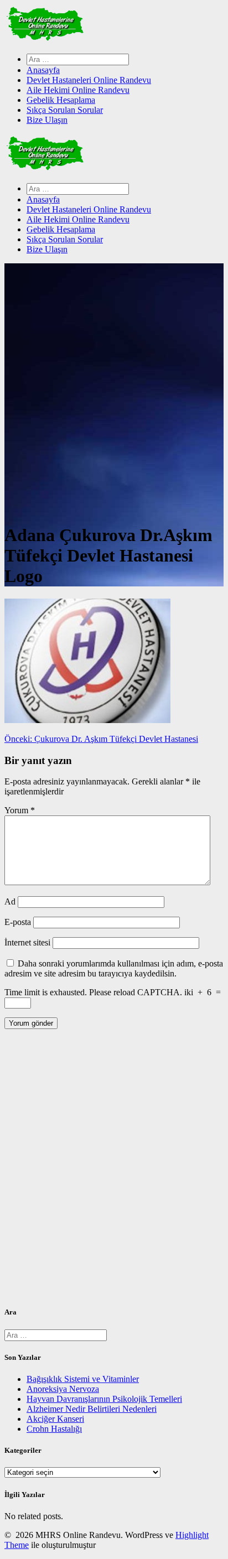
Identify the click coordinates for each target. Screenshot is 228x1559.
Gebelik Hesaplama (61, 100)
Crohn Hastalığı (54, 1428)
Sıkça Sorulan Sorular (65, 110)
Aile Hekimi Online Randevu (78, 90)
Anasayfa (43, 70)
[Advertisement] (114, 1172)
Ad (9, 901)
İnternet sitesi (27, 942)
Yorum (19, 810)
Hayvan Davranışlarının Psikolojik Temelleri (104, 1399)
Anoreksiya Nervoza (63, 1389)
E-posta (17, 922)
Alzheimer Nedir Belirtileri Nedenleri (92, 1409)
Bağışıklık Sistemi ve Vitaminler (83, 1379)
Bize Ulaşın (47, 119)
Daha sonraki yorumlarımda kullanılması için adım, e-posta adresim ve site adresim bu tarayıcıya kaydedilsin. (113, 968)
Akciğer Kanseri (55, 1418)
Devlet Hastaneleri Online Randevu (89, 80)
